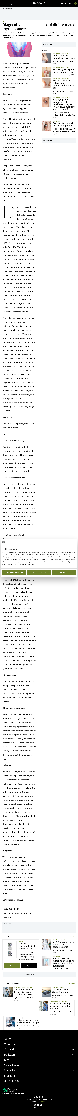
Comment (10, 1044)
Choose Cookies (38, 572)
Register (63, 3)
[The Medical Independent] (43, 1105)
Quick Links (12, 1081)
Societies (10, 1070)
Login (12, 966)
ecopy (21, 941)
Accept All (63, 572)
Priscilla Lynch (60, 61)
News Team (11, 1065)
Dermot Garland (41, 1101)
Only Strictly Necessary (14, 572)
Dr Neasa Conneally (55, 1001)
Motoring (55, 987)
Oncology (64, 940)
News (7, 1039)
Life (6, 1060)
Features (19, 1018)
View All (72, 937)
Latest (24, 987)
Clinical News (6, 22)
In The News (17, 987)
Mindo (56, 969)
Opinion (64, 1001)
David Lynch (20, 998)
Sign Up (29, 966)
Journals (9, 1075)
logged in (18, 913)
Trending (29, 987)
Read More (72, 983)
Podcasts (9, 1054)
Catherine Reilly (25, 1026)
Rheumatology (65, 53)
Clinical (9, 1049)
